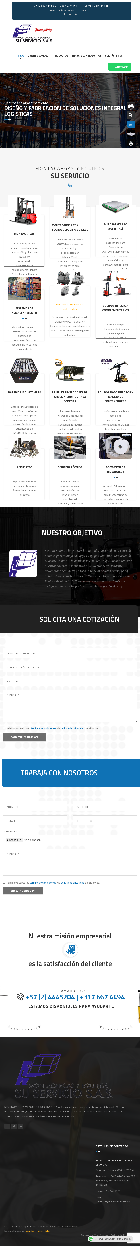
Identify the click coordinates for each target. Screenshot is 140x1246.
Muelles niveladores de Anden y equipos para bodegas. (70, 396)
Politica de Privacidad (123, 1235)
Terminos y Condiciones (94, 1235)
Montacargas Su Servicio (28, 1226)
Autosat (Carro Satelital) (115, 226)
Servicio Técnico (70, 467)
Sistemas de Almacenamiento (24, 310)
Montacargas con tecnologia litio (65, 227)
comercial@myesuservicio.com (67, 10)
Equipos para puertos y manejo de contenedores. (115, 396)
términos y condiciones (43, 728)
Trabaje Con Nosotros (87, 55)
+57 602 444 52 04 (46, 5)
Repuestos (24, 467)
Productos (61, 55)
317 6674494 (69, 5)
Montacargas (24, 233)
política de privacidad (72, 728)
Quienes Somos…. (39, 55)
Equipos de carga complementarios (115, 308)
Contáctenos (114, 55)
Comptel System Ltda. (37, 1230)
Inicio (20, 55)
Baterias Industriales (24, 392)
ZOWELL (82, 229)
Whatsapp (121, 67)
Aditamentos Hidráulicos (115, 469)
